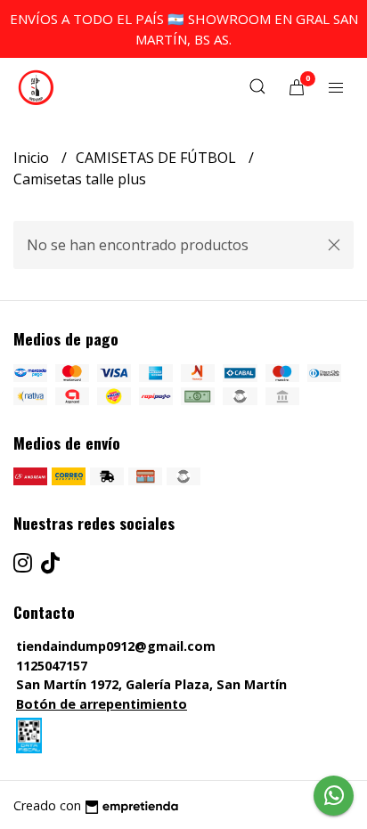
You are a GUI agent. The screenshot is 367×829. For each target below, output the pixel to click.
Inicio (33, 157)
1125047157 (51, 665)
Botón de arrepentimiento (101, 703)
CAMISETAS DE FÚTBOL (158, 157)
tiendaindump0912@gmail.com (116, 646)
